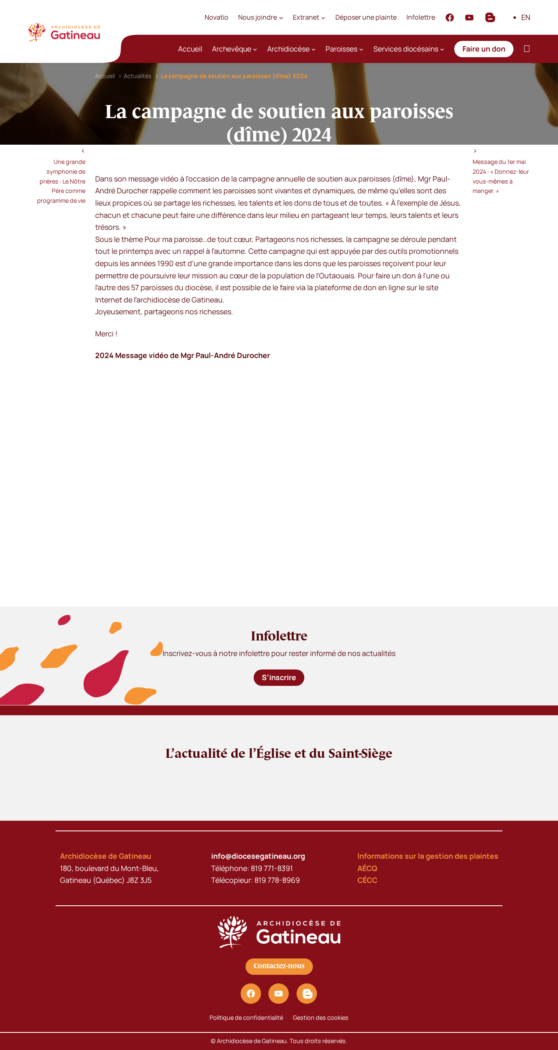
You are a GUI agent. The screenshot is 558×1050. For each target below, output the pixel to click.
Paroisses (341, 49)
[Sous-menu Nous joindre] (281, 17)
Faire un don (483, 49)
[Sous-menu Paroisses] (361, 49)
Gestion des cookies (320, 1017)
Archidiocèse (288, 49)
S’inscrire (279, 677)
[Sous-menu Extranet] (323, 17)
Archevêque (231, 49)
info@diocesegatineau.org (258, 856)
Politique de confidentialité (246, 1017)
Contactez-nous (279, 966)
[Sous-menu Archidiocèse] (313, 49)
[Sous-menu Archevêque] (255, 49)
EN (525, 17)
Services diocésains (405, 49)
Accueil (190, 49)
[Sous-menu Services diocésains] (442, 49)
